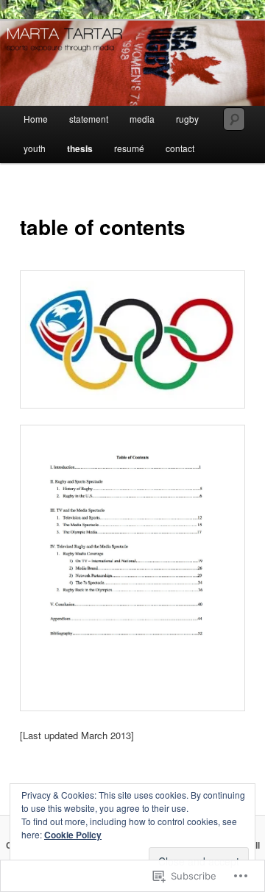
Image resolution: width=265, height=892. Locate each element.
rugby (187, 118)
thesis (80, 148)
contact (180, 148)
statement (88, 118)
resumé (129, 148)
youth (35, 148)
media (142, 118)
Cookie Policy (73, 834)
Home (36, 118)
